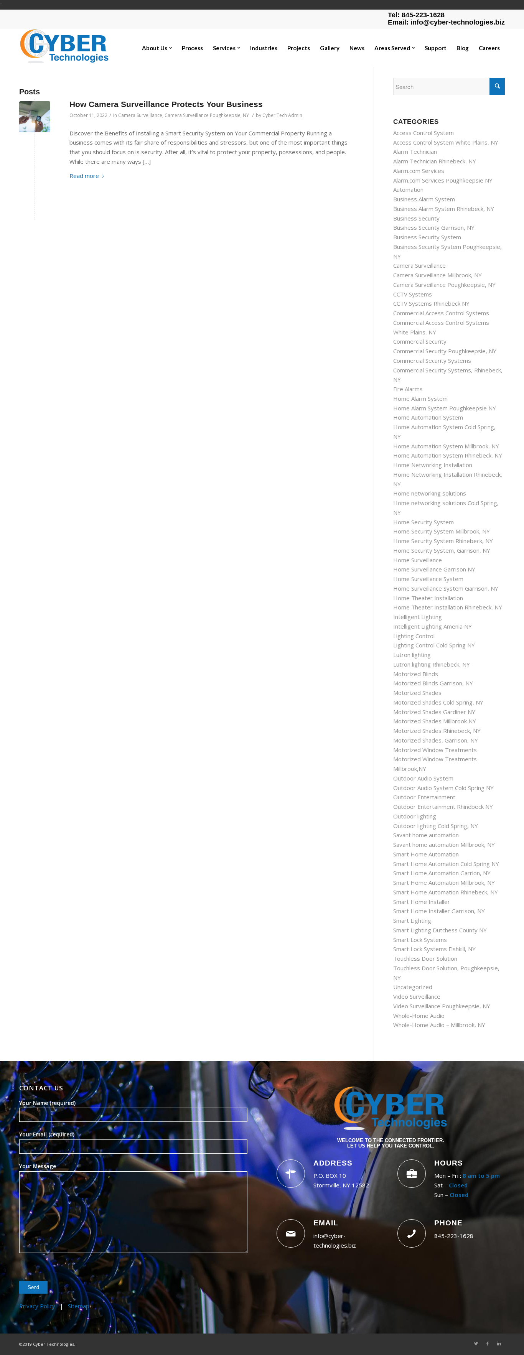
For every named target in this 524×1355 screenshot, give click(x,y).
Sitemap (78, 1306)
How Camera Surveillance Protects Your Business (166, 104)
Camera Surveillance (140, 115)
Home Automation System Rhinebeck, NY (447, 455)
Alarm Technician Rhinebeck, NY (434, 161)
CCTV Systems (412, 294)
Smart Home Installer (421, 902)
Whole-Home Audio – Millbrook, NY (439, 1025)
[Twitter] (476, 1343)
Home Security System (423, 522)
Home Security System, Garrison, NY (441, 550)
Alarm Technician (415, 151)
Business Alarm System (424, 199)
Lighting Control (414, 636)
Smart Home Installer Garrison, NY (439, 911)
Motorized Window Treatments (435, 750)
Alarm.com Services (418, 171)
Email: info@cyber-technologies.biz (446, 22)
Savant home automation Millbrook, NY (444, 844)
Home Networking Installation (432, 465)
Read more (84, 175)
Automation (408, 189)
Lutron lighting (412, 655)
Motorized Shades (417, 692)
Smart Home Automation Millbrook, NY (444, 882)
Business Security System (427, 237)
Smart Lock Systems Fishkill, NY (434, 949)
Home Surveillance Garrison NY (434, 569)
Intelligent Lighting (417, 617)
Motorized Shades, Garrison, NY (435, 740)
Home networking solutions (429, 493)
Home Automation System (428, 417)
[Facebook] (487, 1343)
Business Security (416, 218)
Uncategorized (412, 987)
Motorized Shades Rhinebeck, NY (437, 730)
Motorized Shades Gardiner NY (434, 712)
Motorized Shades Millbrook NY (434, 721)
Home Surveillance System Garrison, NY (445, 588)
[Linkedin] (499, 1343)
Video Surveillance (416, 996)
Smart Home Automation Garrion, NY (442, 873)
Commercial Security (420, 341)
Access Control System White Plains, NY (445, 142)
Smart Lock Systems (420, 939)
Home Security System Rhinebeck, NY (443, 541)
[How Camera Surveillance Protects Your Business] (34, 116)
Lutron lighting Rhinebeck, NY (431, 664)
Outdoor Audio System (423, 778)
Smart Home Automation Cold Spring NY (446, 864)
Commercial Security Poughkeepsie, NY (444, 351)
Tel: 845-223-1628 (416, 15)
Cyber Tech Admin (282, 115)
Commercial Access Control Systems (441, 313)
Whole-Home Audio (419, 1015)
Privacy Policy (37, 1306)
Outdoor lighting (414, 816)
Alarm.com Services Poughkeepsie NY (443, 180)
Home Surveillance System (428, 579)
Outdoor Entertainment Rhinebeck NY (443, 806)
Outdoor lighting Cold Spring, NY (435, 826)
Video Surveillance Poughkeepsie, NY (441, 1006)
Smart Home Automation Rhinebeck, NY (445, 892)
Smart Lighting (412, 920)
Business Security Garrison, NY (434, 227)
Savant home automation (426, 835)
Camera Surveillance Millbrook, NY (437, 275)
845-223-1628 (453, 1236)
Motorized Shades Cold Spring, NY (438, 702)
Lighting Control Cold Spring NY (434, 645)
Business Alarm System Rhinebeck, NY (443, 208)
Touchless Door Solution (425, 958)
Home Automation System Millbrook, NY (446, 446)
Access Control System (423, 133)
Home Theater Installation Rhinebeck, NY (447, 607)
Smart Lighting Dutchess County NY (440, 930)
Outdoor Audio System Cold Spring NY (443, 788)
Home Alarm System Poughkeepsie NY (444, 408)
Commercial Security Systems (432, 360)
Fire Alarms (408, 389)
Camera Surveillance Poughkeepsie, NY (207, 115)
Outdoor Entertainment (424, 797)
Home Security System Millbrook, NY (441, 531)
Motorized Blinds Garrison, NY (433, 683)
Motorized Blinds (415, 674)
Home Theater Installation (428, 598)
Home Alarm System (420, 398)
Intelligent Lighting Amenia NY (432, 626)
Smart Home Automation (426, 854)
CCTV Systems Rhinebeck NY (431, 303)
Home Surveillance (417, 560)
